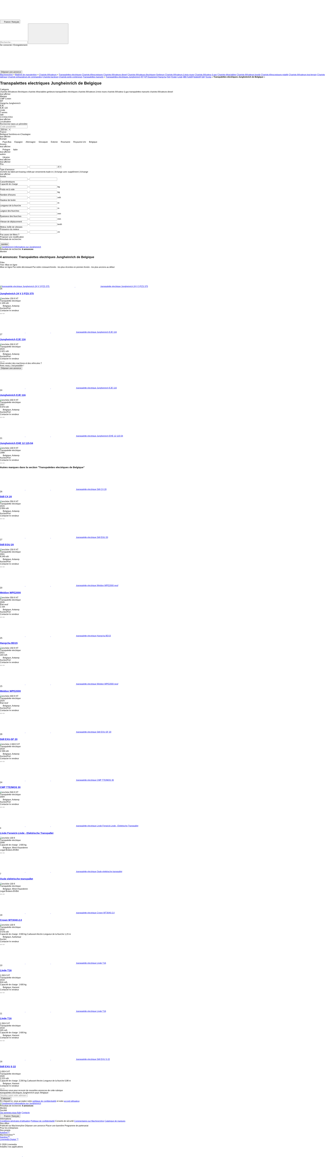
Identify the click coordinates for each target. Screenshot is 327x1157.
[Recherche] (48, 33)
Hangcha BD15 (9, 643)
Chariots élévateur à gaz (206, 75)
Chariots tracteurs (50, 77)
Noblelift (197, 77)
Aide (19, 1113)
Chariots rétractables (226, 75)
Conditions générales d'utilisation (15, 1121)
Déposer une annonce (11, 368)
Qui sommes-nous (8, 1113)
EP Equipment (150, 77)
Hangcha (162, 77)
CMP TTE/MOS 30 (10, 787)
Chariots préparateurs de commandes (25, 77)
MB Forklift (188, 77)
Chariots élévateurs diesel (115, 75)
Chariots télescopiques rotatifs (274, 75)
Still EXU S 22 (8, 1066)
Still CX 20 (6, 496)
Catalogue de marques (115, 1121)
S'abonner (5, 1098)
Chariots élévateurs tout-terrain (303, 75)
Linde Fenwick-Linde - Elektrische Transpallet (26, 833)
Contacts (26, 1113)
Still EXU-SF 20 (8, 739)
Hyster (174, 77)
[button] (163, 58)
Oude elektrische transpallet (16, 878)
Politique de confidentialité (43, 1121)
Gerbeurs (160, 75)
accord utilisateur (71, 1101)
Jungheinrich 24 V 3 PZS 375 (17, 293)
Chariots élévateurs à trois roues (179, 75)
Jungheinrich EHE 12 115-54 (16, 443)
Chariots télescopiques (92, 75)
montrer (4, 244)
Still (203, 77)
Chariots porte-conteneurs (70, 77)
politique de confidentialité (44, 1101)
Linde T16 (6, 970)
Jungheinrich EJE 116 (13, 339)
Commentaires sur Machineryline (89, 1121)
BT (142, 77)
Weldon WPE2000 (10, 592)
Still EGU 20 (7, 544)
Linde (180, 77)
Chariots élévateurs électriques (141, 75)
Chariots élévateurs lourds (248, 75)
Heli (169, 77)
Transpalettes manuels (93, 77)
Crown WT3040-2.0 (11, 920)
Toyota (208, 77)
